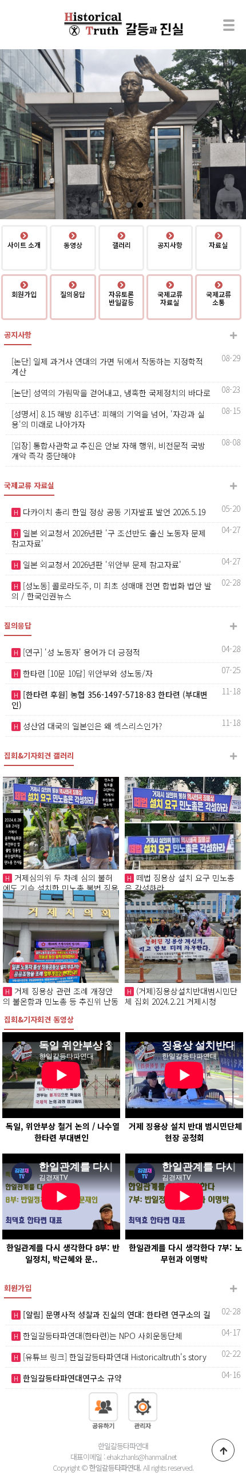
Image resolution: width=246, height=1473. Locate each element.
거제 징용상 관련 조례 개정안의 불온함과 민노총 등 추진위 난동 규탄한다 (60, 1001)
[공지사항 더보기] (233, 335)
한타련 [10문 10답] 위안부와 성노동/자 (87, 673)
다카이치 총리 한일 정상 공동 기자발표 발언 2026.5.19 (113, 512)
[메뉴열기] (228, 24)
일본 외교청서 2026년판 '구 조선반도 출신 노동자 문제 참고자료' (108, 538)
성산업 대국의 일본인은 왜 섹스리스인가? (91, 726)
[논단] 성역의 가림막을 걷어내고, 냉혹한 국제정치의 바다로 (111, 392)
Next (231, 134)
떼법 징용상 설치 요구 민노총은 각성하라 (180, 883)
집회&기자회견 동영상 (39, 1019)
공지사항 (17, 334)
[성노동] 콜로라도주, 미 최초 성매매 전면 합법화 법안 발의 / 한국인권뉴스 (111, 591)
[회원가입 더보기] (233, 1288)
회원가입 (17, 1287)
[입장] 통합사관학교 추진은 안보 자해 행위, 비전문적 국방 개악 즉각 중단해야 (108, 450)
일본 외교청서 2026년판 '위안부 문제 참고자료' (101, 564)
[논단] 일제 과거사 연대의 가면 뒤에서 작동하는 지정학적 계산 (107, 366)
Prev (15, 134)
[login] (142, 1409)
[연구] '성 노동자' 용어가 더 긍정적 (80, 652)
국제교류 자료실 (29, 485)
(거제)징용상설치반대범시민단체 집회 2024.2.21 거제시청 (181, 996)
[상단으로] (223, 1450)
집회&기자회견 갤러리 (39, 755)
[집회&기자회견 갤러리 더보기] (233, 756)
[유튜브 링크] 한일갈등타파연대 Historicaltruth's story (114, 1357)
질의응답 (17, 625)
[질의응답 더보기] (233, 626)
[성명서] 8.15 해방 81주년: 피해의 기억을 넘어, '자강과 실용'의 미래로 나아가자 (108, 419)
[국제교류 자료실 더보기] (233, 486)
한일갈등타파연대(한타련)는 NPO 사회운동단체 (101, 1335)
